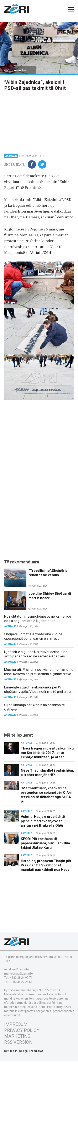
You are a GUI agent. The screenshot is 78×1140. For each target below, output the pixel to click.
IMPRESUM (16, 1024)
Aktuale (11, 155)
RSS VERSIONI (19, 1042)
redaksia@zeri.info (16, 969)
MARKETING (17, 1036)
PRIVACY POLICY (22, 1030)
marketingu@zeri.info (18, 973)
